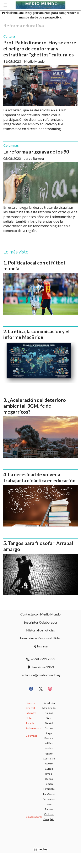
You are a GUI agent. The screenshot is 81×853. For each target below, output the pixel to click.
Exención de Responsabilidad (40, 638)
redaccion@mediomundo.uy (40, 675)
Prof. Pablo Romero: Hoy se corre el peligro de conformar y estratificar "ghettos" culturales (39, 48)
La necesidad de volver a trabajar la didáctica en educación (39, 477)
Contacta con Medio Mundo (40, 614)
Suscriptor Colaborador (41, 622)
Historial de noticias (40, 630)
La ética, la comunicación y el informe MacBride (36, 334)
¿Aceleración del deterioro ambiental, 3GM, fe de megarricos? (34, 406)
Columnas (11, 145)
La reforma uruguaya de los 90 (36, 152)
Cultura (9, 36)
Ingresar (42, 646)
